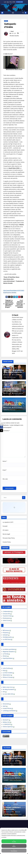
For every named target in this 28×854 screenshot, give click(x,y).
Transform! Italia (7, 616)
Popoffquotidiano (8, 658)
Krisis (4, 670)
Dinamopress (6, 618)
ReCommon (6, 630)
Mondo (8, 368)
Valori (4, 706)
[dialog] (14, 841)
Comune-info (6, 613)
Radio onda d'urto (8, 687)
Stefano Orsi (6, 722)
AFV (14, 7)
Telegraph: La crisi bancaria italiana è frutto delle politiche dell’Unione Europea (9, 304)
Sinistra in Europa (8, 677)
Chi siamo (5, 530)
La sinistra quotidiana (9, 649)
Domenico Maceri (18, 393)
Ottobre (5, 656)
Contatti (5, 526)
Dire (4, 691)
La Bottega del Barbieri (9, 710)
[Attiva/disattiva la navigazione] (13, 13)
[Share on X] (1, 430)
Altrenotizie (6, 704)
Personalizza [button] (14, 851)
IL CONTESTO (7, 724)
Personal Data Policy (9, 538)
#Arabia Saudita (14, 35)
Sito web (5, 479)
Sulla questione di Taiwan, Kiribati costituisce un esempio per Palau (14, 405)
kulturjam (5, 635)
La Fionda (6, 654)
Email (5, 470)
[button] (23, 12)
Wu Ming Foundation (9, 689)
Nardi (12, 31)
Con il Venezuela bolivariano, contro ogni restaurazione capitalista (19, 304)
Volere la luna (7, 620)
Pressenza (6, 632)
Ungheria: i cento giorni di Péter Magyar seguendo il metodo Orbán (14, 372)
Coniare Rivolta (7, 708)
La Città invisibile (8, 672)
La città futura (7, 639)
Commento (6, 430)
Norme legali (6, 534)
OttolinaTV (6, 720)
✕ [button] (26, 830)
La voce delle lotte (8, 694)
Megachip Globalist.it (9, 651)
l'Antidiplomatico (8, 637)
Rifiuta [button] (13, 846)
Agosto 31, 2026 (9, 760)
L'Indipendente (7, 611)
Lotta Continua (7, 668)
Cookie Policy (7, 542)
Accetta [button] (14, 841)
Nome (5, 461)
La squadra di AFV (8, 522)
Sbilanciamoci (7, 675)
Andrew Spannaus (8, 726)
